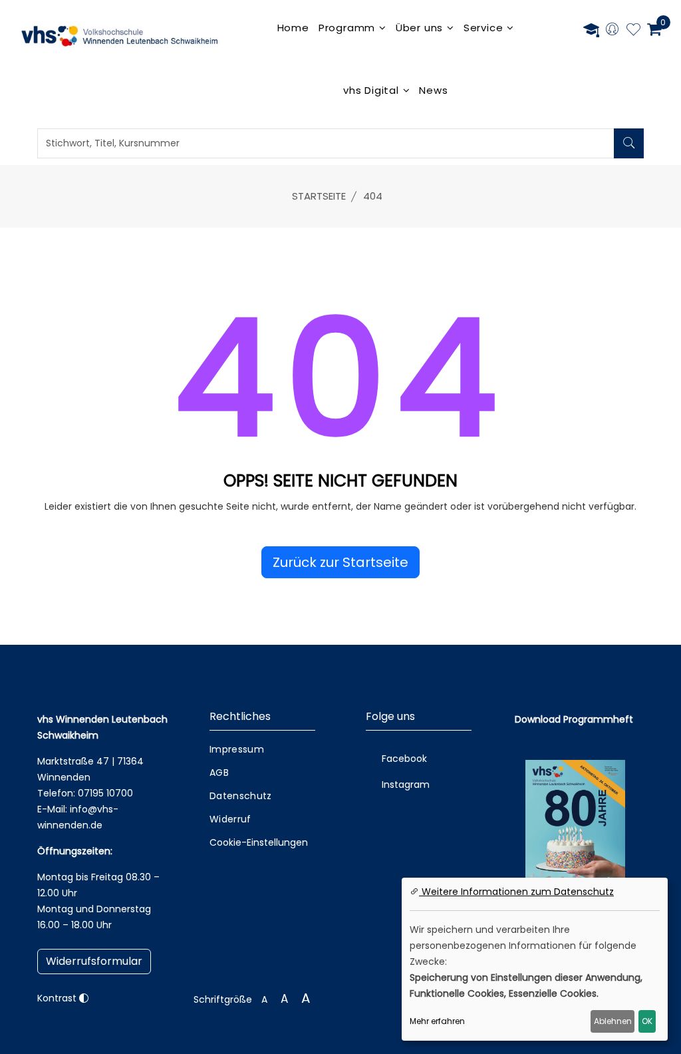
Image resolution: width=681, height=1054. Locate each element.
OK (647, 1021)
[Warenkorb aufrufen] (654, 29)
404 (372, 196)
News (433, 90)
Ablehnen (613, 1021)
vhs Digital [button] (372, 90)
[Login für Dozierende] (591, 30)
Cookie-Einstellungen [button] (258, 842)
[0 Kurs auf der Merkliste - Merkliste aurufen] (633, 31)
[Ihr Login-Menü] (612, 30)
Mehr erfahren (437, 1021)
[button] (340, 562)
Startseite (319, 196)
